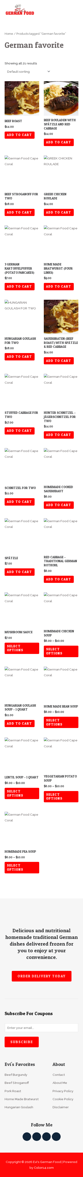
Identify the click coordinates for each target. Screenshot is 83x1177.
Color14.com (44, 1167)
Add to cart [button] (19, 135)
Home (9, 33)
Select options (15, 648)
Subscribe (21, 1042)
